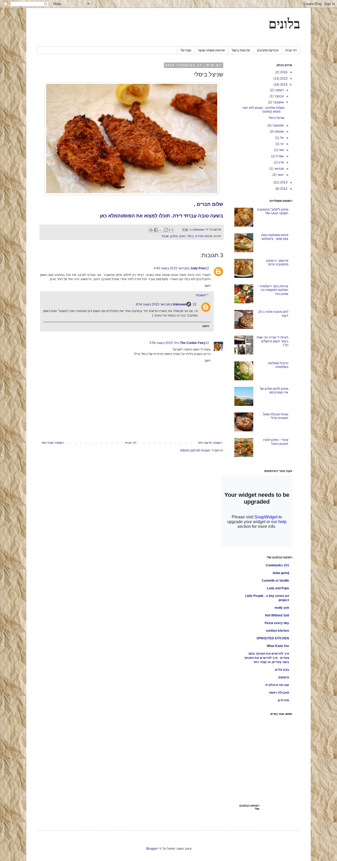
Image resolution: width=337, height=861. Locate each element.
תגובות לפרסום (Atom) (195, 450)
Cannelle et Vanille (275, 580)
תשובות (201, 295)
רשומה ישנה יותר (52, 443)
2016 (283, 72)
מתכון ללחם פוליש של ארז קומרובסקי (274, 390)
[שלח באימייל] (171, 229)
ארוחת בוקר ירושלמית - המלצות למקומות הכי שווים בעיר (273, 290)
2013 (283, 182)
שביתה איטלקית (277, 685)
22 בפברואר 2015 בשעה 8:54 (166, 304)
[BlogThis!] (165, 229)
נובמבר (279, 96)
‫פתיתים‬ (283, 700)
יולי (281, 138)
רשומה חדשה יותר (210, 443)
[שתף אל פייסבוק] (155, 229)
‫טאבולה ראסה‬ (279, 692)
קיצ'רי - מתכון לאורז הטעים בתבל (275, 441)
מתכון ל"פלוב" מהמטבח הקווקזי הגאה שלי (272, 211)
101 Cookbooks (277, 565)
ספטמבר (277, 125)
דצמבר (279, 90)
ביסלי (190, 236)
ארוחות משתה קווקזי (211, 50)
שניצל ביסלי (276, 118)
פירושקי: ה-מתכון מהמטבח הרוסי (277, 262)
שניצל (165, 236)
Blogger (152, 848)
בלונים (284, 24)
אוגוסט (279, 131)
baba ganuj (281, 573)
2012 (283, 189)
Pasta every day (277, 623)
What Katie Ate (278, 646)
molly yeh (282, 608)
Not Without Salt (277, 615)
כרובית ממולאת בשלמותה (278, 365)
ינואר (280, 175)
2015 (283, 78)
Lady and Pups (278, 588)
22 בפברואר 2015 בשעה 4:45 (181, 268)
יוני (281, 144)
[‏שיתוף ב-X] (160, 229)
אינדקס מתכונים (268, 50)
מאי (281, 150)
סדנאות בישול (241, 50)
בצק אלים (282, 670)
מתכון (174, 236)
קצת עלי (185, 50)
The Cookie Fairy (192, 343)
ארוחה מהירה (203, 236)
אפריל (279, 156)
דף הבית (291, 50)
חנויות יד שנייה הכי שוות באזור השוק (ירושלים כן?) (272, 341)
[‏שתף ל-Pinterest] (150, 229)
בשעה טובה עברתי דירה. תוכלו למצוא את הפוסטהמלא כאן (161, 215)
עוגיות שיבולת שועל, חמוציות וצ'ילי (275, 416)
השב (207, 286)
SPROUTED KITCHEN (272, 638)
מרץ (281, 162)
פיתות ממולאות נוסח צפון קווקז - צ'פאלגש (274, 237)
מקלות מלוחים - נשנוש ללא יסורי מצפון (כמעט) (263, 109)
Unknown (179, 304)
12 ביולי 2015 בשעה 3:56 (179, 343)
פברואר (278, 169)
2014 (283, 84)
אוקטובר (278, 102)
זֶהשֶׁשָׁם (283, 677)
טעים (182, 236)
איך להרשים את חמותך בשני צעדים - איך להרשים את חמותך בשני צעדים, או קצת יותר (266, 658)
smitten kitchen (277, 631)
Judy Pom (197, 268)
